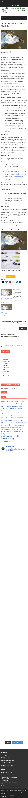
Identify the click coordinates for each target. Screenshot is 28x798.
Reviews (4, 373)
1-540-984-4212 (5, 759)
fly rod (22, 415)
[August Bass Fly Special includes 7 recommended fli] (14, 704)
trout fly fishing (6, 441)
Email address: (4, 388)
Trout (4, 380)
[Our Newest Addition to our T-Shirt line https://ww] (14, 647)
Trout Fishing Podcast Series (19, 438)
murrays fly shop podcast (5, 427)
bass (2, 401)
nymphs (10, 429)
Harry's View (12, 334)
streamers (22, 436)
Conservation (6, 357)
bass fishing (8, 401)
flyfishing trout (11, 415)
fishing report (11, 404)
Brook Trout (18, 401)
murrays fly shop (8, 425)
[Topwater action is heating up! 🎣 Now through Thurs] (14, 517)
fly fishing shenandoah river (21, 410)
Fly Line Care (5, 363)
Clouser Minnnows (9, 173)
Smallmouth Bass (7, 378)
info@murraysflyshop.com (7, 760)
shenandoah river (17, 429)
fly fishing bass (11, 406)
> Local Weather (5, 780)
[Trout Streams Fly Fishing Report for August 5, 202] (14, 733)
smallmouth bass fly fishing (10, 436)
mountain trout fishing (12, 422)
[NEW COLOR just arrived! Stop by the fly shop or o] (14, 532)
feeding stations (6, 404)
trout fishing (9, 439)
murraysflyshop (19, 425)
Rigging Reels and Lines (8, 375)
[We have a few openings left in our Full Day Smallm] (14, 604)
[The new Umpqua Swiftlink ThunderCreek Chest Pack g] (14, 546)
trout (3, 439)
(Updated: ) (8, 28)
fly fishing (18, 404)
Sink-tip (9, 168)
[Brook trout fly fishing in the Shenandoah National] (14, 489)
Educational (5, 359)
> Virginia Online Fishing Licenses (9, 777)
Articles (4, 355)
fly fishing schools (14, 410)
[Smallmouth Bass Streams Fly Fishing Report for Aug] (14, 632)
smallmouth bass (7, 431)
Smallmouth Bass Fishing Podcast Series (13, 434)
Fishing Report (6, 361)
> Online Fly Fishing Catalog (7, 778)
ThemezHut (3, 796)
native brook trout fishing (14, 427)
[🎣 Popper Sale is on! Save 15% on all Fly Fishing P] (14, 560)
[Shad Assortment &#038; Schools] (19, 295)
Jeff (16, 28)
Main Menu (6, 18)
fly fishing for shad (11, 336)
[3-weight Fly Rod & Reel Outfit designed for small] (14, 460)
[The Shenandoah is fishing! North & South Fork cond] (14, 503)
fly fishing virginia (17, 415)
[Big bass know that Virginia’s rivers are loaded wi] (14, 618)
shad (18, 336)
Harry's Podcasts (6, 365)
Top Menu (6, 1)
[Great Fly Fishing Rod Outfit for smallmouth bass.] (14, 589)
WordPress (12, 794)
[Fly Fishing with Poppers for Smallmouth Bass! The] (14, 474)
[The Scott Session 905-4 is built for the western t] (14, 675)
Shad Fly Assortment (21, 174)
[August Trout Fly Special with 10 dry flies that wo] (14, 719)
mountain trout (6, 422)
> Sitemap (3, 783)
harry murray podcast (11, 420)
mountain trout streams (21, 422)
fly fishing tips (21, 413)
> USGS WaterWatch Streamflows (9, 782)
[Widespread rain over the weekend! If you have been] (14, 575)
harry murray (9, 417)
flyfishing (4, 406)
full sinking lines (16, 168)
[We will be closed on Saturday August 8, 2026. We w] (14, 661)
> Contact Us (4, 785)
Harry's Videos (6, 367)
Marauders (16, 173)
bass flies (14, 401)
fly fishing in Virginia (15, 409)
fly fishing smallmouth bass (8, 413)
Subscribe (23, 328)
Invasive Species (6, 371)
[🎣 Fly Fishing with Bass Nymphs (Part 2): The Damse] (14, 690)
